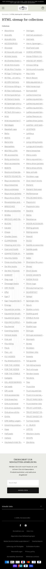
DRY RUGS (9, 288)
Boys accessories (12, 181)
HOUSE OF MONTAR (35, 61)
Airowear (8, 48)
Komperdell (31, 91)
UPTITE (29, 429)
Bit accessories (11, 155)
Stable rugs (31, 322)
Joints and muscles (35, 69)
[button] (3, 8)
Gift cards (8, 391)
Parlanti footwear (34, 189)
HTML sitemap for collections (20, 14)
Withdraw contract (32, 556)
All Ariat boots (10, 56)
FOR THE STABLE (12, 374)
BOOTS (7, 168)
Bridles (7, 215)
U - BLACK (31, 425)
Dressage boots (11, 284)
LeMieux (30, 133)
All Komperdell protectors (16, 95)
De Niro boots (10, 266)
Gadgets (8, 378)
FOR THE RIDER (11, 369)
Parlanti (29, 185)
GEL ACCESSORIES (13, 382)
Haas (6, 429)
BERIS (7, 138)
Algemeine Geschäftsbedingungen (23, 536)
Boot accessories (12, 163)
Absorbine (9, 31)
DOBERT (8, 275)
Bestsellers (9, 146)
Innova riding (32, 65)
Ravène (29, 211)
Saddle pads (31, 249)
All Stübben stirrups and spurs (18, 108)
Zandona (30, 442)
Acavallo (8, 35)
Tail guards (31, 361)
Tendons (30, 378)
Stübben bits (32, 352)
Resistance (31, 219)
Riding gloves (32, 228)
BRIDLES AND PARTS (14, 219)
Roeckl (29, 236)
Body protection (11, 159)
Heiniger (30, 31)
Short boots (31, 271)
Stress (29, 344)
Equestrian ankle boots (15, 309)
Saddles (29, 254)
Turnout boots (32, 421)
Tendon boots (32, 374)
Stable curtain (32, 309)
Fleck (6, 348)
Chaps (7, 232)
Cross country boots (13, 262)
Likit (28, 138)
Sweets (29, 356)
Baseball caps (10, 129)
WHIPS (29, 438)
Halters (7, 438)
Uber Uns (30, 531)
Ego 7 (7, 296)
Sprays (29, 296)
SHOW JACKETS (33, 275)
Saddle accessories (34, 245)
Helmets (30, 39)
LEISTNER (30, 129)
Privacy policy (30, 551)
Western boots (33, 434)
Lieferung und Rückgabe (14, 546)
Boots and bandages (13, 172)
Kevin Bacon (32, 78)
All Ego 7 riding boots (14, 73)
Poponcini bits (32, 206)
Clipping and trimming (14, 245)
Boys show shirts (12, 198)
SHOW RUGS (32, 279)
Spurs (28, 305)
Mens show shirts (34, 168)
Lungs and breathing (36, 146)
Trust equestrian (33, 391)
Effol (6, 292)
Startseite (5, 14)
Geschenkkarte (37, 541)
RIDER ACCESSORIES (36, 224)
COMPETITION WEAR (14, 254)
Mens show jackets (35, 163)
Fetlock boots (10, 335)
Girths (7, 416)
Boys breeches (11, 185)
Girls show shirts (11, 412)
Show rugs (31, 284)
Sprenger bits (32, 301)
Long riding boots (34, 142)
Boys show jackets (12, 194)
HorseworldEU (25, 518)
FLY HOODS (9, 356)
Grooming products (13, 425)
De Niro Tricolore (12, 271)
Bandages (9, 125)
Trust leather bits (34, 404)
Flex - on (8, 352)
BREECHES (9, 206)
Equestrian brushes (13, 314)
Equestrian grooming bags (16, 318)
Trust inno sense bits (35, 395)
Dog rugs (8, 279)
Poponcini (31, 202)
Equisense (9, 326)
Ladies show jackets (35, 121)
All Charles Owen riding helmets (19, 61)
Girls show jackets (12, 408)
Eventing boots (11, 331)
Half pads (8, 434)
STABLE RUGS (32, 318)
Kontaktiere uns (18, 531)
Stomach (30, 339)
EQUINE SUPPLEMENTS (15, 322)
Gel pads (8, 387)
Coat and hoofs (11, 249)
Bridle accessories (12, 211)
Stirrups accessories (35, 335)
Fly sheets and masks (14, 361)
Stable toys (31, 326)
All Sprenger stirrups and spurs (18, 104)
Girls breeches (10, 399)
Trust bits (30, 387)
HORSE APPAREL (34, 52)
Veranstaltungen (17, 551)
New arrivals (31, 172)
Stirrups (29, 331)
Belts (6, 133)
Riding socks (32, 232)
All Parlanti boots (12, 99)
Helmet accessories (35, 35)
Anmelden (23, 490)
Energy (7, 305)
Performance (32, 194)
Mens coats (31, 155)
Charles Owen (10, 236)
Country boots (11, 258)
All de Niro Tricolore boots (16, 69)
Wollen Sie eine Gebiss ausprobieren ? (16, 541)
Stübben (30, 348)
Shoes (29, 266)
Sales (28, 258)
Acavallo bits (10, 39)
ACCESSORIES (10, 43)
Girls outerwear (11, 404)
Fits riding (9, 344)
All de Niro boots (11, 65)
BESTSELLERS (10, 151)
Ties (28, 382)
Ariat (6, 116)
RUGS (29, 241)
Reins (28, 215)
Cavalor (7, 228)
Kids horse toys (33, 86)
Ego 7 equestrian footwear (16, 301)
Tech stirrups (32, 369)
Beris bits (8, 142)
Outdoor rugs (32, 176)
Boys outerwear (11, 189)
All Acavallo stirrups (13, 52)
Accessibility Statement (15, 556)
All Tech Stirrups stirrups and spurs (20, 112)
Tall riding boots (33, 365)
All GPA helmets (11, 82)
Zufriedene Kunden (33, 546)
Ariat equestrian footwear (16, 121)
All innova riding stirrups (15, 86)
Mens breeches (33, 151)
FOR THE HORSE (12, 365)
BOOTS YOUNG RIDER (14, 176)
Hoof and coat (32, 48)
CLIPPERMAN (10, 241)
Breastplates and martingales (17, 202)
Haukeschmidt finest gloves (17, 442)
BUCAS (7, 224)
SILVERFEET (31, 292)
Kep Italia (30, 73)
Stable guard (32, 314)
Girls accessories (11, 395)
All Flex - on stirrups (13, 78)
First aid (8, 339)
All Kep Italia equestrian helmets (19, 91)
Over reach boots (34, 181)
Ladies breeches (33, 95)
